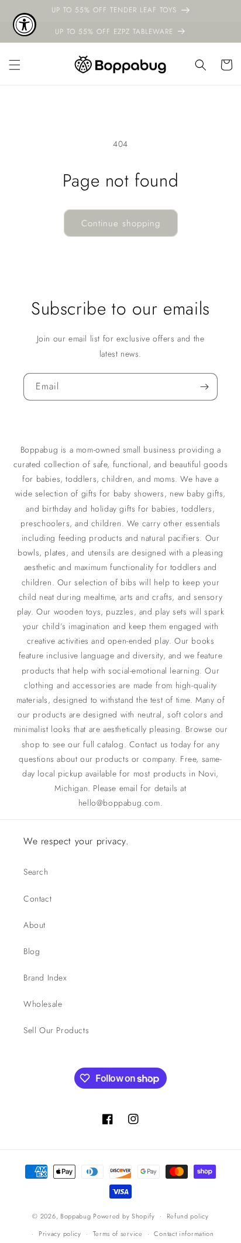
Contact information (184, 1233)
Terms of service (118, 1233)
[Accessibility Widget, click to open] (24, 24)
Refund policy (188, 1216)
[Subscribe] (204, 386)
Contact (37, 898)
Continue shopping (120, 223)
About (34, 925)
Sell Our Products (56, 1030)
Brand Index (45, 977)
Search (36, 872)
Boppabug (76, 1215)
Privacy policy (60, 1233)
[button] (14, 65)
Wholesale (42, 1004)
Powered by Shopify (124, 1215)
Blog (31, 951)
